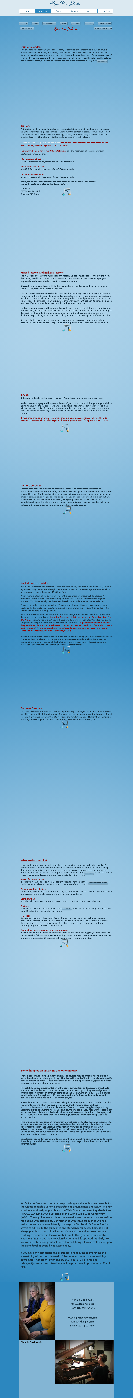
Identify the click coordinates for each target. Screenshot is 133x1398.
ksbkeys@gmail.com (82, 1321)
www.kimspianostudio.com (82, 1317)
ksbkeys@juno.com (32, 1263)
